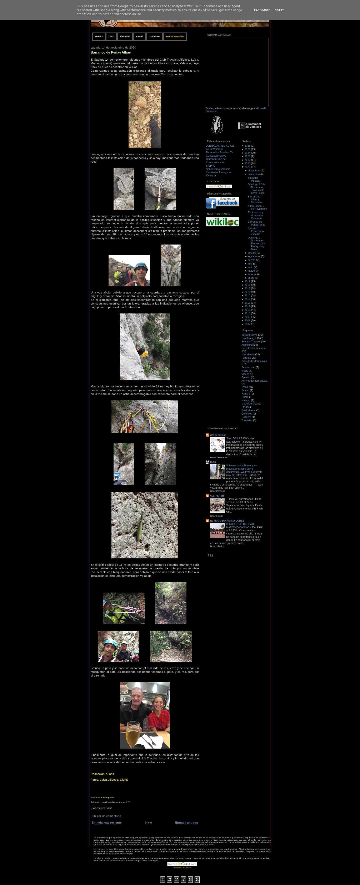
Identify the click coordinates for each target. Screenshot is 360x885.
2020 (247, 167)
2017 (247, 288)
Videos (245, 374)
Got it (279, 10)
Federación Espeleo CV (219, 152)
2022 (247, 160)
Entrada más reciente (107, 822)
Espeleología (248, 338)
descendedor (218, 435)
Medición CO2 (249, 403)
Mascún (245, 400)
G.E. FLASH (217, 495)
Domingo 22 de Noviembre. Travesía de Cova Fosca (256, 189)
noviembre (254, 174)
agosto (251, 260)
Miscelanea (248, 354)
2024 (247, 152)
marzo (251, 270)
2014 (247, 299)
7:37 (128, 802)
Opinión (245, 377)
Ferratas (246, 357)
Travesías (246, 420)
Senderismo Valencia (218, 169)
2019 (247, 281)
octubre (252, 252)
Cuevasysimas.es (216, 155)
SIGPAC (210, 165)
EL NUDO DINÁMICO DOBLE (227, 520)
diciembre (253, 170)
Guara (245, 397)
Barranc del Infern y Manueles (255, 199)
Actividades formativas (254, 361)
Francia (245, 393)
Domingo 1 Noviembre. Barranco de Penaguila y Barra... (256, 243)
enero (251, 277)
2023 (247, 156)
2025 (247, 149)
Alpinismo (247, 344)
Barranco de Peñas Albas (111, 52)
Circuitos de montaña (253, 348)
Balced (245, 390)
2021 (247, 163)
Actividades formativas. (254, 380)
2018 (247, 284)
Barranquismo (107, 797)
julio (250, 263)
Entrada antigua (186, 822)
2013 (247, 302)
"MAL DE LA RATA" (237, 438)
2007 (247, 324)
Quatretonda (248, 410)
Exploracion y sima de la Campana (255, 215)
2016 (247, 292)
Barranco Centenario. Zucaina (256, 231)
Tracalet (246, 387)
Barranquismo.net (216, 159)
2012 (247, 306)
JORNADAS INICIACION (220, 145)
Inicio (148, 822)
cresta (244, 370)
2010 (247, 313)
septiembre (254, 256)
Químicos (246, 413)
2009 (247, 317)
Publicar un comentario (106, 816)
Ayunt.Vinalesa (214, 149)
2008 (247, 320)
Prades (245, 407)
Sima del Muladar (254, 179)
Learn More (261, 10)
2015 (247, 295)
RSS (210, 555)
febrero (252, 274)
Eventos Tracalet (250, 341)
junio (250, 267)
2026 (247, 145)
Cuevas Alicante (215, 162)
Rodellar (246, 417)
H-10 (213, 462)
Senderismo (248, 367)
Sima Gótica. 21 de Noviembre (257, 207)
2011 (247, 309)
